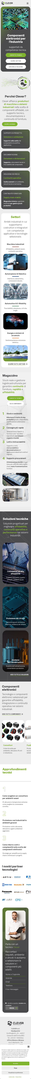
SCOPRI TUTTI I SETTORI (16, 364)
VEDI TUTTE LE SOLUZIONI (19, 674)
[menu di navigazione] (27, 3)
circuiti (22, 618)
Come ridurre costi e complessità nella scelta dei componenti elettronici (14, 847)
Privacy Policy (18, 1077)
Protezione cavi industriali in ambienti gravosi (14, 821)
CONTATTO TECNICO (16, 55)
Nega (15, 1068)
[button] (28, 1046)
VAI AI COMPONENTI (15, 404)
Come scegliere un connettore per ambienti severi (15, 797)
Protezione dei (12, 618)
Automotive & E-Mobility (15, 303)
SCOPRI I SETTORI (16, 61)
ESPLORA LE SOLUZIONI (16, 67)
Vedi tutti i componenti (11, 714)
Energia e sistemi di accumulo (15, 334)
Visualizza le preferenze (15, 1072)
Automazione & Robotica (15, 273)
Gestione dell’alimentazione (15, 661)
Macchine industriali (15, 244)
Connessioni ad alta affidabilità (15, 572)
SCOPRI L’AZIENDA (9, 124)
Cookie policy (12, 1077)
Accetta (15, 1063)
